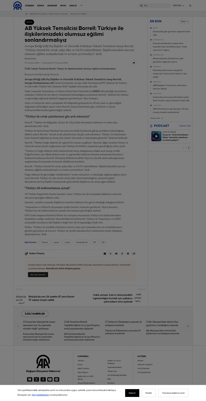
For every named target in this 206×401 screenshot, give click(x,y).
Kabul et (132, 393)
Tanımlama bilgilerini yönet (173, 393)
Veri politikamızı (40, 395)
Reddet (149, 393)
